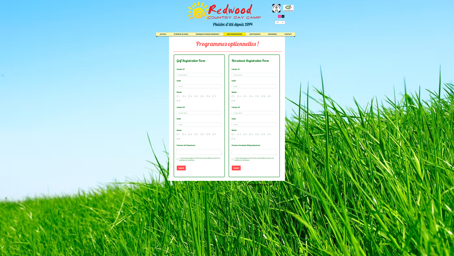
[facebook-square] (283, 16)
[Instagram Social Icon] (279, 16)
